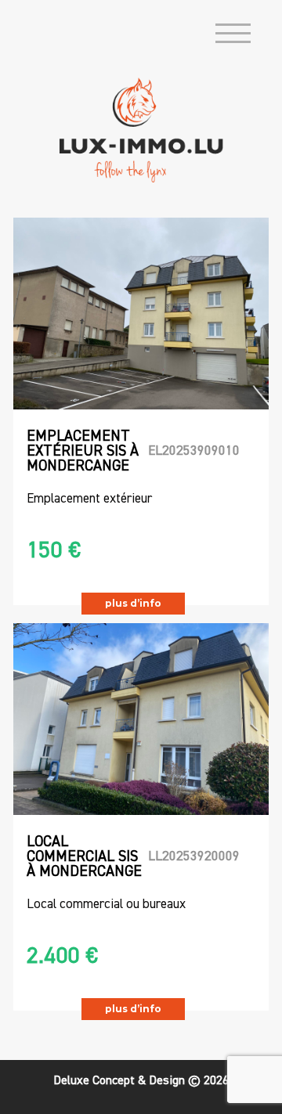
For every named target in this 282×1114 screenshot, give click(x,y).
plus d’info (133, 603)
